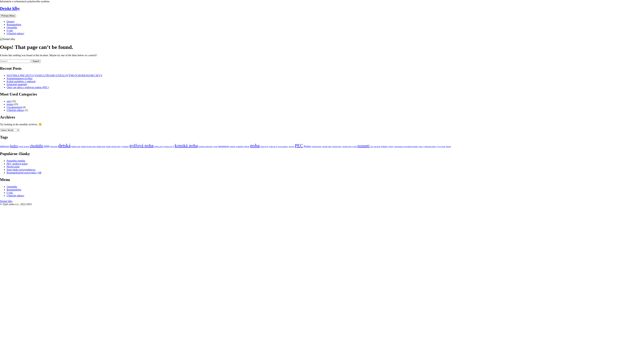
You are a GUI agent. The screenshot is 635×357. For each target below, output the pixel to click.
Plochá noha (13, 166)
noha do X (273, 146)
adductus (4, 146)
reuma (10, 104)
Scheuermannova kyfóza (19, 78)
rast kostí (377, 146)
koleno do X (169, 146)
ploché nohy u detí (349, 146)
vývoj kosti (441, 146)
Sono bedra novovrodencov (21, 169)
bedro (14, 146)
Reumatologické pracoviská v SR (24, 172)
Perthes (307, 146)
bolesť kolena (24, 146)
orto (9, 101)
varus (421, 146)
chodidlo (36, 146)
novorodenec (283, 146)
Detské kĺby (10, 8)
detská (64, 145)
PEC (299, 145)
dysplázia (125, 146)
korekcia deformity (205, 146)
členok (448, 146)
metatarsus (223, 146)
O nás (10, 30)
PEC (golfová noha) (17, 163)
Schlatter (384, 146)
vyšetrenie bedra (429, 146)
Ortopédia (12, 27)
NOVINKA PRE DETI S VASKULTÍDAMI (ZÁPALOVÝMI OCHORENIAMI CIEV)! (54, 75)
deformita (54, 146)
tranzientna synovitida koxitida (406, 146)
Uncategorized (14, 107)
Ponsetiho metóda (16, 160)
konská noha (186, 145)
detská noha (75, 146)
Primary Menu (8, 16)
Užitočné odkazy (15, 33)
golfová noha (141, 145)
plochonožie (316, 146)
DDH (46, 146)
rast (371, 146)
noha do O (264, 146)
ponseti (363, 145)
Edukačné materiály (17, 84)
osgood (291, 146)
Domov (11, 21)
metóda (232, 146)
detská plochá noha (88, 146)
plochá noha (326, 146)
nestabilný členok (242, 146)
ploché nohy (337, 146)
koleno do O (159, 146)
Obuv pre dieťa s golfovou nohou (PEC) (28, 87)
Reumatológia (14, 24)
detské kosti (100, 146)
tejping (391, 146)
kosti (215, 146)
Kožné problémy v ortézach (21, 81)
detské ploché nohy (113, 146)
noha (255, 145)
